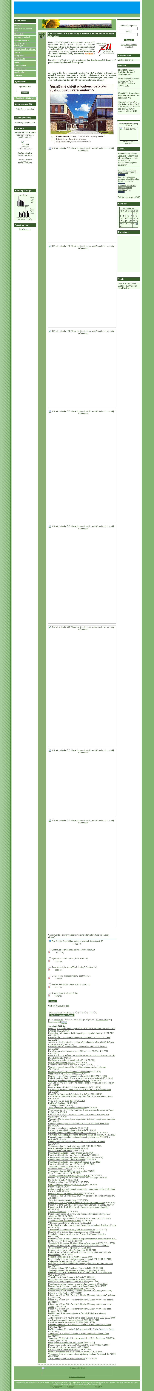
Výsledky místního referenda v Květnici (65, 1277)
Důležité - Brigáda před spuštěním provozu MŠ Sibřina (72, 1178)
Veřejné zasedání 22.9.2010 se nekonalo (66, 1171)
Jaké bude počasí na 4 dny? (60, 1166)
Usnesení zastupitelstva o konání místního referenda (71, 1286)
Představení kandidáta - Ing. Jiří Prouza (65, 1164)
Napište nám (19, 72)
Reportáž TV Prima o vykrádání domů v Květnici (69, 1094)
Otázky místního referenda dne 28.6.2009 (66, 1279)
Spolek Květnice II (21, 40)
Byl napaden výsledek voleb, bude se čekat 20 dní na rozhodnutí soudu (79, 1089)
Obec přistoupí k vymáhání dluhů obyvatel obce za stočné (73, 1218)
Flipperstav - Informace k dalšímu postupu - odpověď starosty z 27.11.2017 (81, 1033)
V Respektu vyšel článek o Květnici (63, 1223)
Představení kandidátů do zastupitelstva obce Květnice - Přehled (76, 1141)
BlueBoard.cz (25, 229)
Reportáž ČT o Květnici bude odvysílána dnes (68, 1232)
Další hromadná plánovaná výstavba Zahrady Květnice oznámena (77, 1313)
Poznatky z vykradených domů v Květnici (66, 1130)
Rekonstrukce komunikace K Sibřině (64, 1349)
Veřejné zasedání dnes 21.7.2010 (62, 1182)
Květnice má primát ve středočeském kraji (66, 1250)
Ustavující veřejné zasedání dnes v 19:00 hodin (69, 1071)
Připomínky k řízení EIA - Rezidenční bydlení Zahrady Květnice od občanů (80, 1300)
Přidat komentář (54, 1022)
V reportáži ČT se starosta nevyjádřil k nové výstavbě (71, 1230)
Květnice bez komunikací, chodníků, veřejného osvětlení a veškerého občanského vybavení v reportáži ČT (78, 1246)
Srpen (128, 208)
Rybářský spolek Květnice (24, 49)
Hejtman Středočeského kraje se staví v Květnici (69, 1352)
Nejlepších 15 (19, 59)
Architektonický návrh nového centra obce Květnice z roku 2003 (76, 1318)
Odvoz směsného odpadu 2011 (61, 1062)
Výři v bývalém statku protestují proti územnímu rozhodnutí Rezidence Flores (82, 1225)
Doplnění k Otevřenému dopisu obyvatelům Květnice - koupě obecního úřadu (81, 1119)
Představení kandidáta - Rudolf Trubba (65, 1153)
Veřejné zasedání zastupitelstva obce (64, 1221)
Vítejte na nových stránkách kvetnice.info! (66, 1358)
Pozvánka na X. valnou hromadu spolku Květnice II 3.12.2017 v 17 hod (79, 1038)
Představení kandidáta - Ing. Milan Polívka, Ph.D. (70, 1157)
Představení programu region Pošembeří (65, 1288)
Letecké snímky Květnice (59, 1293)
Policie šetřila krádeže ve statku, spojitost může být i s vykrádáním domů (80, 1096)
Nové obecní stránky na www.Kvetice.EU (66, 1060)
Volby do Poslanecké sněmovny (62, 1200)
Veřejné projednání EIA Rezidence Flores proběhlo (70, 1268)
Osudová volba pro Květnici (60, 1150)
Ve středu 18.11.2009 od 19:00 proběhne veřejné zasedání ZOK (75, 1243)
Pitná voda (53, 1187)
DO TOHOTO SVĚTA (57, 1180)
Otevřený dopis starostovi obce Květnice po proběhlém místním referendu (80, 1263)
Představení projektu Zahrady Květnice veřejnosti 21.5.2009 (74, 1291)
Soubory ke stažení (22, 37)
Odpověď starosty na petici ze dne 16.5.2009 (68, 1282)
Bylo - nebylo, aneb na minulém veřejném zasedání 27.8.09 (74, 1259)
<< (124, 208)
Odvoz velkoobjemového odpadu (62, 1148)
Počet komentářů (102, 1020)
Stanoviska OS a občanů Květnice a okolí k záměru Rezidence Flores (78, 1334)
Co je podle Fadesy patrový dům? (63, 1261)
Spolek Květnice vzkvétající (20, 45)
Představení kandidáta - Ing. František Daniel (68, 1155)
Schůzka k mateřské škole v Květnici (64, 1257)
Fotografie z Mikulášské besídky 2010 (65, 1065)
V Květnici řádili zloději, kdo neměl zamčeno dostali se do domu (76, 1135)
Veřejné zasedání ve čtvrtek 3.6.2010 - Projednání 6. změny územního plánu (81, 1196)
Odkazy (17, 62)
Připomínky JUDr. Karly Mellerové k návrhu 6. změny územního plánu (78, 1207)
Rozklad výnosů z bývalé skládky (63, 1347)
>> (133, 208)
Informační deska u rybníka (60, 1169)
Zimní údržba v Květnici (58, 1173)
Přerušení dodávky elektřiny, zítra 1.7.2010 (67, 1184)
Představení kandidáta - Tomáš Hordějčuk (66, 1160)
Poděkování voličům (57, 1103)
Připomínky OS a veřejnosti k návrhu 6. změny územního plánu (76, 1202)
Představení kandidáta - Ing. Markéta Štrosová (68, 1162)
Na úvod (17, 25)
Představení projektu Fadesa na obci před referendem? (72, 1284)
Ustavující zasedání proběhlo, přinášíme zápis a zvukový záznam (77, 1067)
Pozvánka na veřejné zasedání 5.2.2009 (65, 1322)
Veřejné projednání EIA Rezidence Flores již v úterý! (71, 1270)
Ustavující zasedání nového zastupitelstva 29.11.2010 (71, 1076)
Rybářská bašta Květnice (77, 1377)
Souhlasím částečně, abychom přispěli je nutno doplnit (128, 179)
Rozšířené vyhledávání (25, 98)
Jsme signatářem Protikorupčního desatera (67, 1108)
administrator (58, 1020)
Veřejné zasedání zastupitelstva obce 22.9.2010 (69, 1175)
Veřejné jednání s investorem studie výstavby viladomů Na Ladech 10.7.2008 (82, 1354)
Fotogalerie (18, 55)
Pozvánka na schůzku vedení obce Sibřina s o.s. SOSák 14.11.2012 (78, 1051)
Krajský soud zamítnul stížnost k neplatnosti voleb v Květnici (75, 1078)
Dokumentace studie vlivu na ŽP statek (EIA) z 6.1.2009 (73, 1345)
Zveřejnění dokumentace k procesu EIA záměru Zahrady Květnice (77, 1234)
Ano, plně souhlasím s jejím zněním (127, 171)
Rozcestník (18, 34)
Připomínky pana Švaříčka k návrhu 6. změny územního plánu (75, 1205)
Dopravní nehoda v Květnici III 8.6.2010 (65, 1193)
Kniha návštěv (20, 65)
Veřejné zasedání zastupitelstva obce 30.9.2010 (69, 1146)
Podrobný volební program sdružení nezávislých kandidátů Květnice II (78, 1123)
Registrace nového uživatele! (129, 46)
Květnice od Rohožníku (76, 29)
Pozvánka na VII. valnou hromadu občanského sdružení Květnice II (77, 1047)
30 (137, 224)
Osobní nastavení (125, 60)
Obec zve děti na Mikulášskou (61, 1074)
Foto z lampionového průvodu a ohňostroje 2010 (69, 1080)
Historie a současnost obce (23, 29)
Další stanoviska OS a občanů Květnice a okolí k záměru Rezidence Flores (81, 1329)
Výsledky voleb (55, 1105)
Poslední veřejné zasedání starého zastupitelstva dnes (72, 1132)
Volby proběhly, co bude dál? (60, 1101)
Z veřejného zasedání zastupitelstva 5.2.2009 (68, 1320)
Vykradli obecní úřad (57, 1212)
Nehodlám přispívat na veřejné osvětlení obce (127, 188)
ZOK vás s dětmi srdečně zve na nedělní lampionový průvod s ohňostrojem (81, 1083)
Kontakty (18, 75)
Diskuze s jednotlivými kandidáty (62, 1128)
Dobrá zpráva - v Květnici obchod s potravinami (69, 1087)
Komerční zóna (20, 69)
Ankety (17, 52)
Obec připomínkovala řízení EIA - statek (65, 1343)
